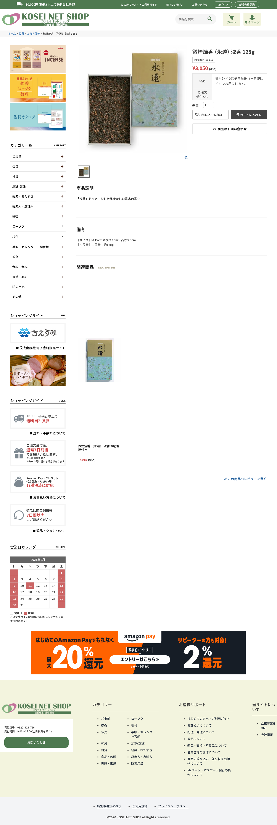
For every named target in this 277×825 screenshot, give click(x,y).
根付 (15, 237)
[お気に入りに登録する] (210, 114)
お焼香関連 (33, 33)
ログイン (222, 4)
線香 (104, 725)
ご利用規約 (139, 806)
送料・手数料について (49, 433)
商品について (196, 739)
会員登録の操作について (204, 752)
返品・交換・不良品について (207, 745)
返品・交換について (51, 530)
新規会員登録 (247, 4)
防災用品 (137, 763)
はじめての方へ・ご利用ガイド (139, 4)
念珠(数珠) (138, 743)
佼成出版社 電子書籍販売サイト (42, 348)
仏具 (21, 33)
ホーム (12, 33)
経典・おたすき (141, 750)
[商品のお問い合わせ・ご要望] (230, 128)
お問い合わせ (200, 4)
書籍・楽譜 (108, 763)
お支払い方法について (49, 497)
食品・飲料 (108, 756)
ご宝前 (105, 718)
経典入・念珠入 (141, 756)
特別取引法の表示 (109, 806)
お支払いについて (199, 725)
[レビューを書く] (171, 479)
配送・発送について (201, 732)
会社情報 (267, 734)
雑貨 (104, 750)
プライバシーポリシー (173, 806)
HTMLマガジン (174, 4)
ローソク (18, 226)
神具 (104, 743)
